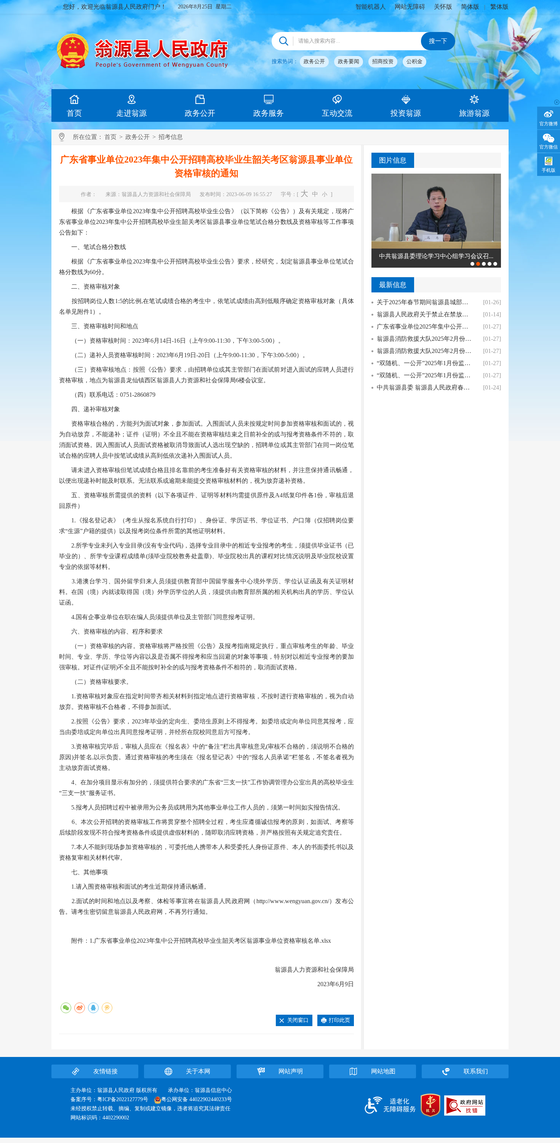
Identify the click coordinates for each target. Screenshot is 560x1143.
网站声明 (290, 1071)
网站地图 (383, 1071)
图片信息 (392, 160)
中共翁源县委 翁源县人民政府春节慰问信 (425, 387)
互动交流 (337, 113)
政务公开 (314, 61)
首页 (74, 113)
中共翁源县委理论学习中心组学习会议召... (436, 256)
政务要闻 (348, 61)
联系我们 (476, 1071)
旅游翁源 (474, 113)
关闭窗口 (298, 1020)
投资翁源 (405, 113)
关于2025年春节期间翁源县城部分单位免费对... (425, 302)
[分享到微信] (66, 1008)
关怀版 (443, 6)
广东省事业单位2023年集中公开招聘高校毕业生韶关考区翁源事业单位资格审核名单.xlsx (212, 940)
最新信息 (392, 285)
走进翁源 (131, 113)
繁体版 (499, 6)
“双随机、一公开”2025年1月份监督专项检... (425, 363)
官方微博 (548, 123)
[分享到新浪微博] (79, 1008)
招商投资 (383, 61)
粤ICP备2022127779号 (122, 1099)
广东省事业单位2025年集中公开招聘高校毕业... (425, 326)
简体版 (470, 6)
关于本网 (198, 1071)
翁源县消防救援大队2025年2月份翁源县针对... (425, 338)
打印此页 (339, 1020)
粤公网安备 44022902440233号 (196, 1099)
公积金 (414, 61)
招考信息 (170, 137)
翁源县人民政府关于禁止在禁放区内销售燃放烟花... (425, 314)
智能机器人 (370, 6)
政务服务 (268, 113)
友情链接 (105, 1071)
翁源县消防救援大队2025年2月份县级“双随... (425, 351)
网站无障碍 (410, 6)
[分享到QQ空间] (107, 1008)
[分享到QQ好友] (93, 1008)
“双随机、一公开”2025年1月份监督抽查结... (425, 375)
